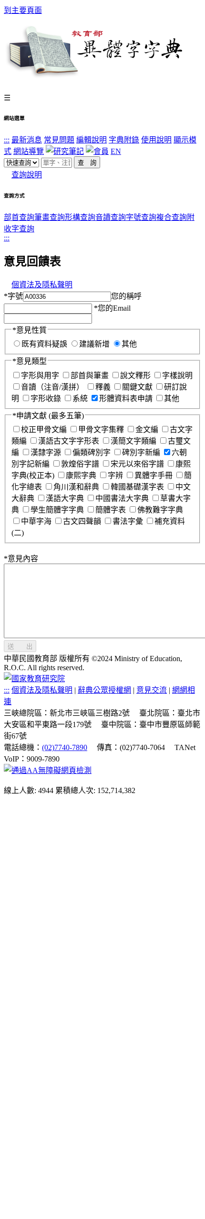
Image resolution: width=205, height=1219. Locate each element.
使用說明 (156, 140)
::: (7, 140)
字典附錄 (124, 140)
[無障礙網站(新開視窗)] (48, 770)
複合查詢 (171, 217)
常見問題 (59, 140)
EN (116, 151)
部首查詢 (19, 217)
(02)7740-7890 (64, 747)
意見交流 (151, 690)
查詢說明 (26, 175)
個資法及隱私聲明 (41, 285)
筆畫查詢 (49, 217)
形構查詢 (80, 217)
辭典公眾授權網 (104, 690)
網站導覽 (28, 151)
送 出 (20, 646)
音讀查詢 (110, 217)
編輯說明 (91, 140)
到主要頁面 (23, 10)
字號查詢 (141, 217)
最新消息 (26, 140)
